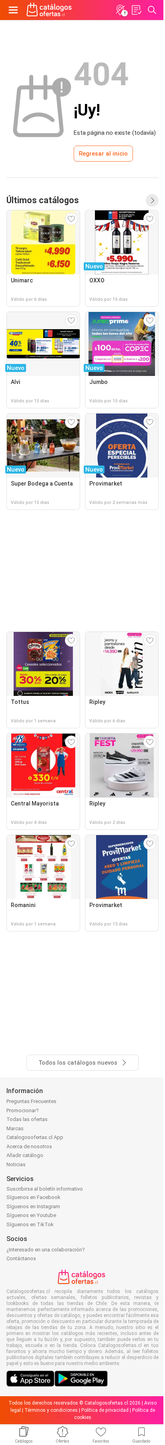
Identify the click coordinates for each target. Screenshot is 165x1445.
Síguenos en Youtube (31, 1215)
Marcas (15, 1128)
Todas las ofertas (27, 1119)
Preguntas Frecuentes (31, 1101)
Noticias (16, 1164)
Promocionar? (22, 1110)
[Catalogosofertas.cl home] (50, 10)
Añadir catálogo (24, 1155)
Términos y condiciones (51, 1410)
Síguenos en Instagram (33, 1206)
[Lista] (136, 10)
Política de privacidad (105, 1410)
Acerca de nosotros (29, 1146)
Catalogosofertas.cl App (34, 1137)
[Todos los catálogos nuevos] (152, 200)
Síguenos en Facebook (33, 1197)
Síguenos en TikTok (30, 1224)
